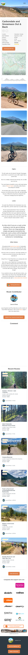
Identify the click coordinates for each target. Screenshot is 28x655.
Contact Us (18, 640)
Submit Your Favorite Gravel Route (14, 317)
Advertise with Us (14, 633)
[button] (24, 3)
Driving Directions (15, 284)
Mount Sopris (10, 186)
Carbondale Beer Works (20, 278)
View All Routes (14, 573)
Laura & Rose (14, 304)
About (21, 309)
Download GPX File (8, 48)
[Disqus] (14, 346)
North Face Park (15, 246)
